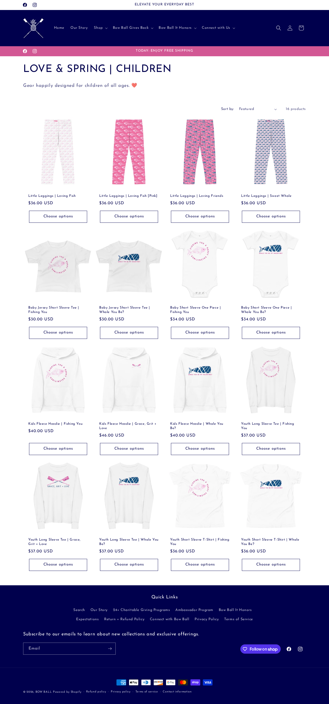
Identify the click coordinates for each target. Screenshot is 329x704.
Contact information (177, 691)
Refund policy (96, 691)
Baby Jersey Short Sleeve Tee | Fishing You (53, 310)
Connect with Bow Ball (169, 619)
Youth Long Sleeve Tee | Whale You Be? (129, 542)
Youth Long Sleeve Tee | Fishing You (267, 426)
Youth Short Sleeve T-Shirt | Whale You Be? (270, 542)
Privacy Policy (207, 619)
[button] (100, 28)
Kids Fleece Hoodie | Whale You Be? (196, 426)
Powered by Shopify (67, 692)
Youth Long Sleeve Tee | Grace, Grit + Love (54, 542)
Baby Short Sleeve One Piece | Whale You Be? (266, 310)
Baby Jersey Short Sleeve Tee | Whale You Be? (124, 310)
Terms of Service (238, 619)
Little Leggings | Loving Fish (52, 196)
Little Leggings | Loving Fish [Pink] (128, 196)
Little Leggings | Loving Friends (196, 196)
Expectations (87, 619)
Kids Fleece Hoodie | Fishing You (55, 423)
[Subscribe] (109, 649)
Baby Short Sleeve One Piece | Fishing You (195, 310)
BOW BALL (43, 692)
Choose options (58, 216)
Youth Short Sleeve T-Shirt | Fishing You (200, 542)
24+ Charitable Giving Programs (141, 610)
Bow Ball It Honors (235, 610)
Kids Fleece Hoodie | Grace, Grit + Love (127, 426)
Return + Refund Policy (124, 619)
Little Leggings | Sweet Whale (266, 196)
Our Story (99, 610)
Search (79, 610)
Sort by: (227, 109)
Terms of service (146, 691)
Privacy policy (121, 691)
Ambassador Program (194, 610)
